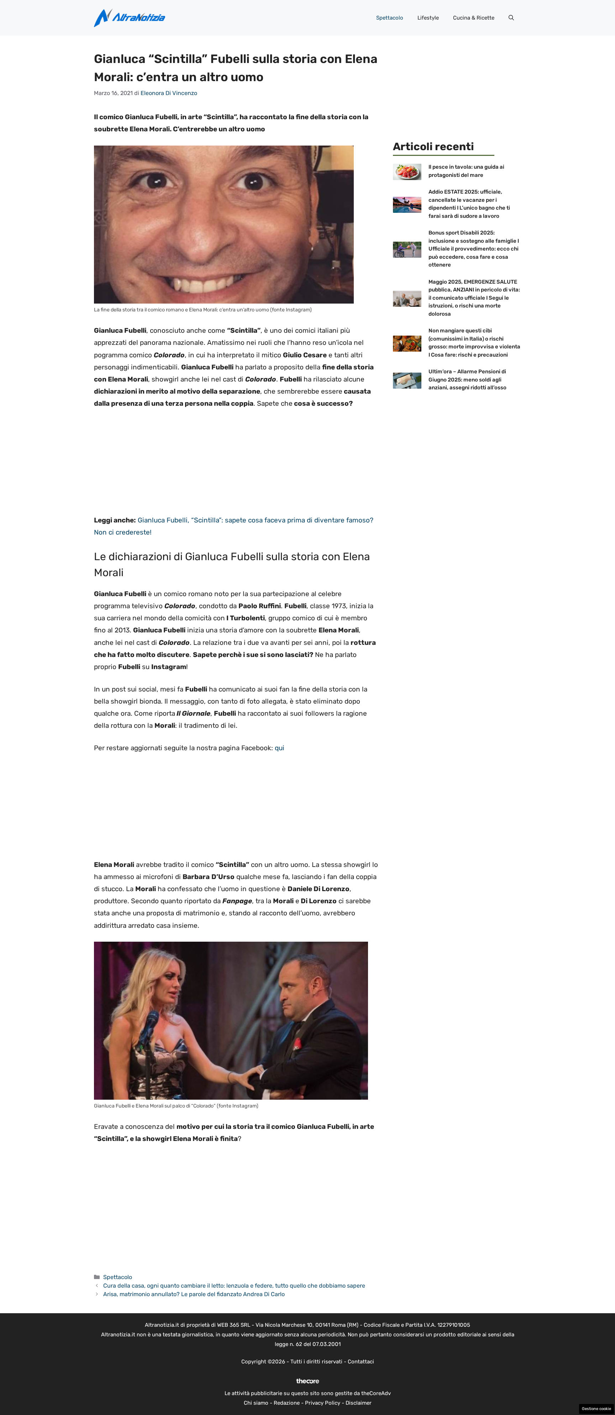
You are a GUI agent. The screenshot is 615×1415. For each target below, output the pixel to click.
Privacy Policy (322, 1403)
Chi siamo (256, 1403)
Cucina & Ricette (473, 18)
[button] (511, 17)
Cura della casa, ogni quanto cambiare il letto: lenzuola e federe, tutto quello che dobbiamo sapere (234, 1285)
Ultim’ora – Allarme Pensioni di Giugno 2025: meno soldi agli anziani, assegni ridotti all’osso (467, 379)
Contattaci (361, 1361)
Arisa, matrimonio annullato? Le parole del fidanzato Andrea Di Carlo (194, 1294)
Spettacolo (389, 18)
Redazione (287, 1403)
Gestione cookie (596, 1408)
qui (279, 748)
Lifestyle (428, 18)
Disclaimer (359, 1403)
